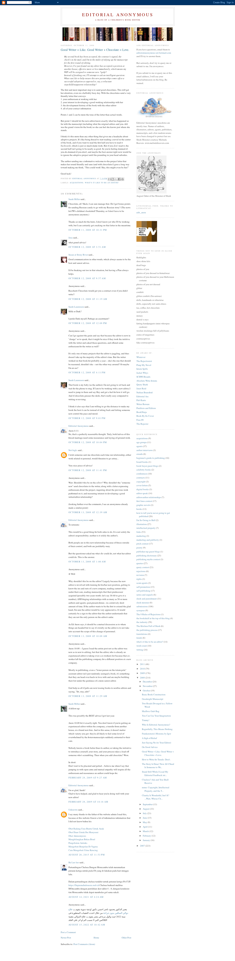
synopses (140, 610)
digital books (142, 489)
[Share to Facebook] (119, 179)
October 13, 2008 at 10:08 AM (87, 636)
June (145, 817)
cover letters (142, 485)
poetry (139, 547)
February (147, 835)
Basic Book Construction (153, 694)
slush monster (142, 602)
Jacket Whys (142, 372)
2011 (142, 664)
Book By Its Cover (145, 415)
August (146, 808)
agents (139, 446)
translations (141, 633)
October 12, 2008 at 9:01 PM (86, 418)
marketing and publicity (147, 539)
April (145, 826)
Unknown (73, 809)
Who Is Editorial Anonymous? (156, 724)
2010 (142, 668)
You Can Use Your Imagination (156, 715)
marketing (141, 535)
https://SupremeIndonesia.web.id (83, 885)
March (146, 831)
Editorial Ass (142, 396)
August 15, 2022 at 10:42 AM (86, 924)
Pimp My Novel (143, 365)
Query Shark (142, 384)
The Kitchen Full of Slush (148, 626)
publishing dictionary (146, 555)
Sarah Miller (74, 199)
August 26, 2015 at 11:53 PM (86, 854)
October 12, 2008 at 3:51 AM (87, 246)
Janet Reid (141, 388)
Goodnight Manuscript (152, 698)
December (148, 681)
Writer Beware (142, 404)
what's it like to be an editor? (102, 182)
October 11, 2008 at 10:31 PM (87, 229)
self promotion (143, 586)
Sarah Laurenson (76, 306)
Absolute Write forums (146, 380)
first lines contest (144, 501)
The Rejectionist (144, 361)
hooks (139, 508)
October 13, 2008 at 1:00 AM (87, 561)
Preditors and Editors (146, 408)
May (145, 822)
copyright (141, 481)
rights (139, 578)
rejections (141, 571)
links (138, 531)
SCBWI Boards (143, 376)
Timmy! (145, 720)
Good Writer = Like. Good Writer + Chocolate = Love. (158, 753)
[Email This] (109, 179)
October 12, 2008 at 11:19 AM (87, 299)
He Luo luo (73, 862)
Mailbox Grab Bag (150, 711)
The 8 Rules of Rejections (148, 614)
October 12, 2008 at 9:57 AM (87, 278)
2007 (142, 845)
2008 (142, 677)
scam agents (142, 582)
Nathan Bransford (144, 392)
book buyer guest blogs (147, 465)
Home (96, 937)
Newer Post (66, 937)
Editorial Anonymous (117, 14)
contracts (140, 477)
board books (142, 461)
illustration (141, 524)
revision (140, 575)
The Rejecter (142, 423)
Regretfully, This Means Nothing (157, 729)
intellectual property (146, 527)
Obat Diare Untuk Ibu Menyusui (83, 832)
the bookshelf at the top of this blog (153, 618)
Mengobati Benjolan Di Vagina (83, 846)
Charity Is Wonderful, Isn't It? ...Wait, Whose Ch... (155, 797)
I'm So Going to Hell (145, 520)
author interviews (144, 450)
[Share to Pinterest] (122, 179)
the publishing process (146, 630)
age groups (141, 442)
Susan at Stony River (78, 254)
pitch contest (142, 543)
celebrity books (143, 469)
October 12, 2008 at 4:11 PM (86, 372)
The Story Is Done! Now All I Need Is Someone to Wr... (158, 765)
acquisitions (76, 182)
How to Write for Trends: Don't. (156, 759)
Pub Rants (141, 400)
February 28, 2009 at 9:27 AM (87, 777)
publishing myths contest (148, 559)
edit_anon (141, 212)
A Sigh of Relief (149, 738)
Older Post (126, 937)
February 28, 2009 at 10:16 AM (88, 801)
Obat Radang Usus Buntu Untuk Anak (86, 828)
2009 (142, 673)
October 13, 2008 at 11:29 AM (87, 696)
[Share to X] (116, 179)
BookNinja (141, 412)
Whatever (140, 357)
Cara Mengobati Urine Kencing (83, 850)
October (147, 690)
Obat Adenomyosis (77, 835)
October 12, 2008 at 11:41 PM (87, 470)
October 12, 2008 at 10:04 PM (87, 442)
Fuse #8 (140, 419)
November (148, 686)
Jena (70, 237)
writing (139, 649)
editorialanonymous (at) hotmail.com (153, 52)
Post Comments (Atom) (84, 944)
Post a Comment (68, 932)
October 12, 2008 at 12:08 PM (87, 323)
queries (139, 563)
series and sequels (144, 594)
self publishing (143, 590)
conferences (141, 473)
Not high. (72, 450)
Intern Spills (142, 368)
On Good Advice (150, 747)
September (148, 804)
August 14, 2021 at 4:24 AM (86, 896)
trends (139, 637)
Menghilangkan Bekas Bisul (81, 839)
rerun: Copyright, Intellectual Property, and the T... (155, 789)
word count (141, 645)
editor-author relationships (148, 497)
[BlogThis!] (112, 179)
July (145, 813)
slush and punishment (146, 598)
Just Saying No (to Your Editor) (156, 742)
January (147, 840)
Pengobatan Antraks (77, 842)
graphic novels (143, 505)
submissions (142, 606)
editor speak (142, 493)
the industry (142, 622)
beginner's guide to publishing (150, 457)
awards (139, 454)
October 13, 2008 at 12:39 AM (87, 512)
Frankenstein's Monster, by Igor (156, 733)
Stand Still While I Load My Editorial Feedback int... (155, 773)
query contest (142, 567)
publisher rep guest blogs (148, 551)
